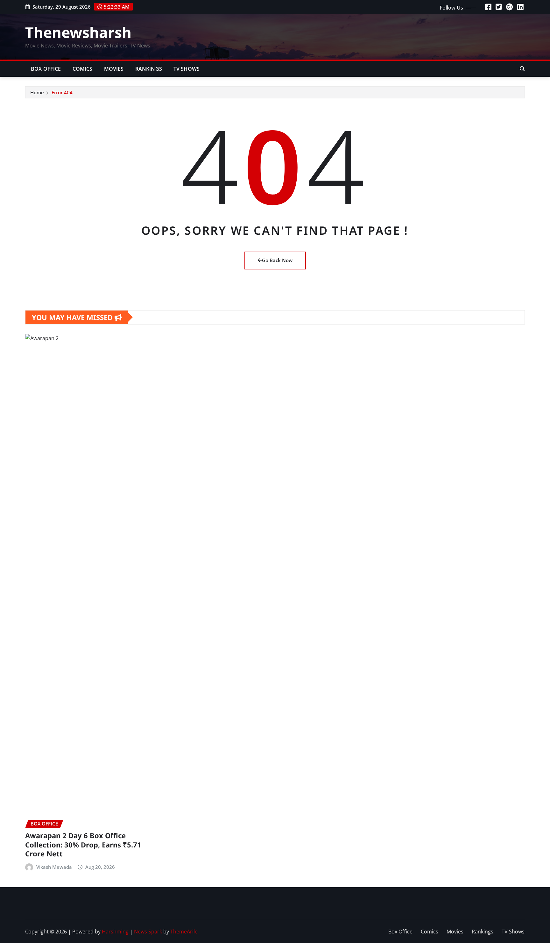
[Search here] (522, 68)
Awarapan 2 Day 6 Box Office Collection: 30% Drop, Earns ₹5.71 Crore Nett (83, 844)
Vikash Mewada (54, 867)
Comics (83, 68)
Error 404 (62, 92)
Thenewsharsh (78, 32)
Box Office (46, 68)
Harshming (115, 931)
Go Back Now (277, 260)
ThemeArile (184, 931)
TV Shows (186, 68)
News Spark (148, 931)
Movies (114, 68)
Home (37, 92)
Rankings (148, 68)
